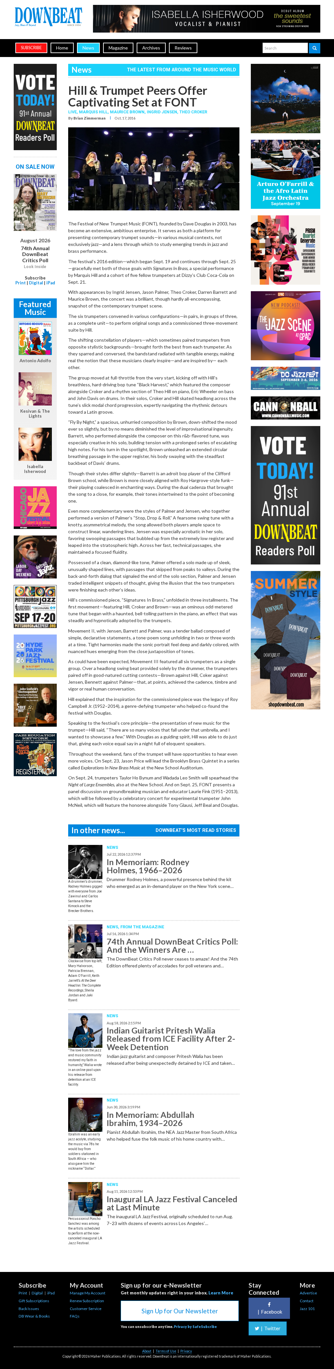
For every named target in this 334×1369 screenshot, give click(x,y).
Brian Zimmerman (89, 118)
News (88, 47)
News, (113, 926)
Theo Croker (193, 111)
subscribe (31, 47)
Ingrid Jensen (162, 111)
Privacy (186, 1351)
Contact (306, 1300)
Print (20, 282)
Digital (36, 282)
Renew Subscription (87, 1300)
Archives (151, 47)
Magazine (118, 47)
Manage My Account (87, 1293)
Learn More (220, 1292)
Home (62, 47)
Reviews (183, 47)
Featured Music (35, 308)
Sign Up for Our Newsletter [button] (180, 1311)
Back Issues (29, 1308)
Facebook (270, 1312)
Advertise (308, 1293)
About (146, 1351)
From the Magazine (142, 926)
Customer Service (85, 1308)
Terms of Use (166, 1351)
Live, (73, 111)
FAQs (75, 1316)
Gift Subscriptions (34, 1300)
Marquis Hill (93, 111)
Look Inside (35, 266)
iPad (50, 282)
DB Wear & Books (34, 1316)
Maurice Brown (127, 111)
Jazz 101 (307, 1308)
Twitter (271, 1328)
